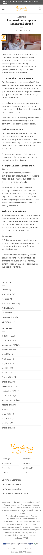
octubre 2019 (8, 395)
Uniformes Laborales (11, 489)
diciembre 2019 (8, 386)
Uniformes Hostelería (11, 484)
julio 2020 (6, 354)
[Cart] (39, 8)
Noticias (5, 299)
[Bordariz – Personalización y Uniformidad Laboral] (21, 9)
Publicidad (6, 308)
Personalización (9, 303)
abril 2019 (6, 423)
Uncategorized (8, 317)
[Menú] (3, 9)
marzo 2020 (7, 372)
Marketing (21, 17)
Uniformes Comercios (11, 480)
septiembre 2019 (9, 400)
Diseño (5, 289)
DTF (25, 472)
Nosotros (6, 467)
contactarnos (28, 260)
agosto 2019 (7, 404)
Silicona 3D (28, 467)
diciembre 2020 (8, 336)
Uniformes (6, 322)
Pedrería (26, 463)
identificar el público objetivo (28, 117)
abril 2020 (6, 368)
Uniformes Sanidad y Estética (15, 493)
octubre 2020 (8, 340)
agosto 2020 (7, 349)
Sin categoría (7, 312)
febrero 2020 (7, 377)
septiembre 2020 (9, 345)
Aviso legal (12, 548)
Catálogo (6, 458)
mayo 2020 (6, 363)
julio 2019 (6, 409)
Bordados (27, 458)
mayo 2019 (6, 418)
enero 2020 (7, 381)
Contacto (6, 472)
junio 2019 (6, 414)
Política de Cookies (27, 548)
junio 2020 (6, 358)
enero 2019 (7, 427)
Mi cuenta (6, 463)
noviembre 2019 (9, 391)
